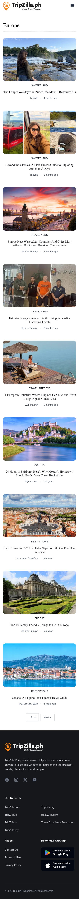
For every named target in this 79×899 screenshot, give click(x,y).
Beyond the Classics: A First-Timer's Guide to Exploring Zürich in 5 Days (39, 166)
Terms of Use (13, 857)
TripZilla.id (11, 814)
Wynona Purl (31, 405)
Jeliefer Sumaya (29, 251)
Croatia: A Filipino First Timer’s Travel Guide (39, 698)
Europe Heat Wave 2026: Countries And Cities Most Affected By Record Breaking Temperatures (39, 243)
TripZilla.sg (47, 807)
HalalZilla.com (49, 814)
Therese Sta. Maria (28, 704)
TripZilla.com (12, 807)
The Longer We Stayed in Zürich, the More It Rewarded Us (39, 92)
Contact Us (11, 849)
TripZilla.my (12, 829)
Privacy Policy (13, 864)
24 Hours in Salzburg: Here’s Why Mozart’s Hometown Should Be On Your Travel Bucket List (39, 473)
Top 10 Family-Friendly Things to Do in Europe (39, 625)
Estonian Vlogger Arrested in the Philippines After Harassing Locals (39, 320)
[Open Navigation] (72, 6)
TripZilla (34, 98)
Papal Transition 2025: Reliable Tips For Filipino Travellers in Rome (39, 550)
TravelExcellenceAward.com (58, 822)
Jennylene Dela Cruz (27, 558)
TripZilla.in (11, 822)
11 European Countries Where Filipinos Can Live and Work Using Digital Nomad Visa (39, 397)
